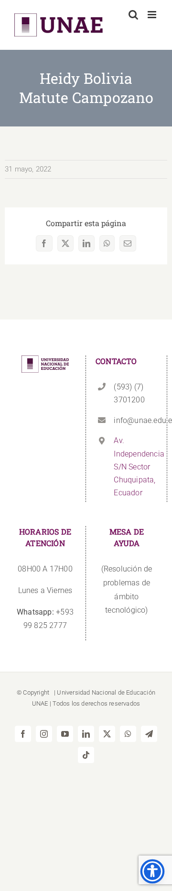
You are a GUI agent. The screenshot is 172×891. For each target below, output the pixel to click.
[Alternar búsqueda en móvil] (133, 15)
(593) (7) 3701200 (129, 393)
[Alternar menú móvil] (153, 15)
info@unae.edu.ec (135, 420)
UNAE (40, 703)
